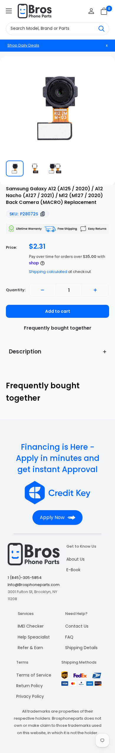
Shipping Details (81, 648)
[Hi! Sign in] (91, 11)
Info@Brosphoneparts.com (34, 584)
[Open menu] (9, 11)
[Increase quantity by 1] (95, 290)
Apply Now (52, 517)
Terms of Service (33, 675)
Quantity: (15, 290)
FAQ (69, 637)
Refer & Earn (30, 648)
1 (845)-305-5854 (25, 577)
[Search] (101, 28)
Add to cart (57, 311)
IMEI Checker (31, 626)
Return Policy (29, 686)
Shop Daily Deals (23, 45)
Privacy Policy (30, 696)
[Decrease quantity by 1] (42, 290)
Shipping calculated (48, 271)
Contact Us (76, 626)
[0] (104, 11)
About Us (75, 559)
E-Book (73, 570)
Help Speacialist (34, 637)
